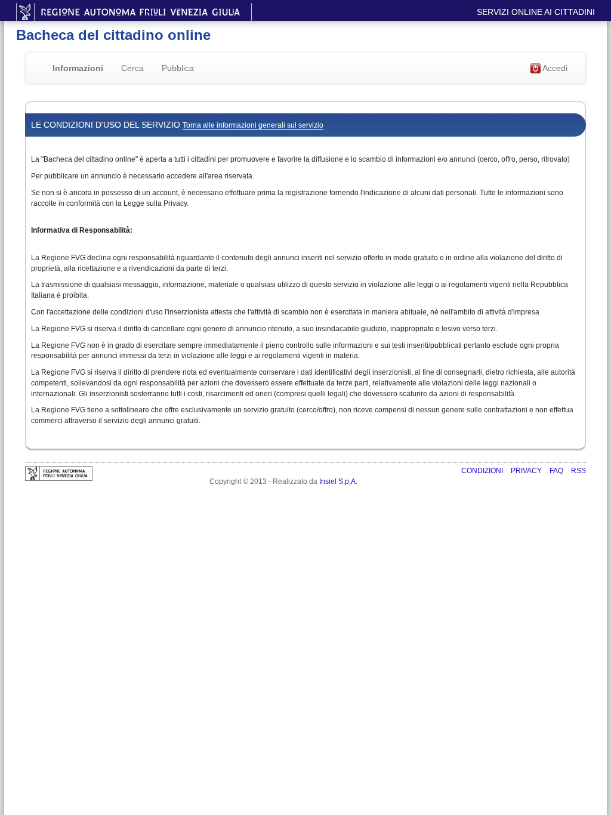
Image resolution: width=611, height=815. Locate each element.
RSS (578, 471)
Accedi (554, 68)
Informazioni (78, 68)
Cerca (132, 68)
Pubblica (178, 68)
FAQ (557, 471)
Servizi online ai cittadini (536, 12)
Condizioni (483, 471)
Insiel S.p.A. (338, 481)
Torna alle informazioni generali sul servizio (253, 125)
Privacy (527, 471)
